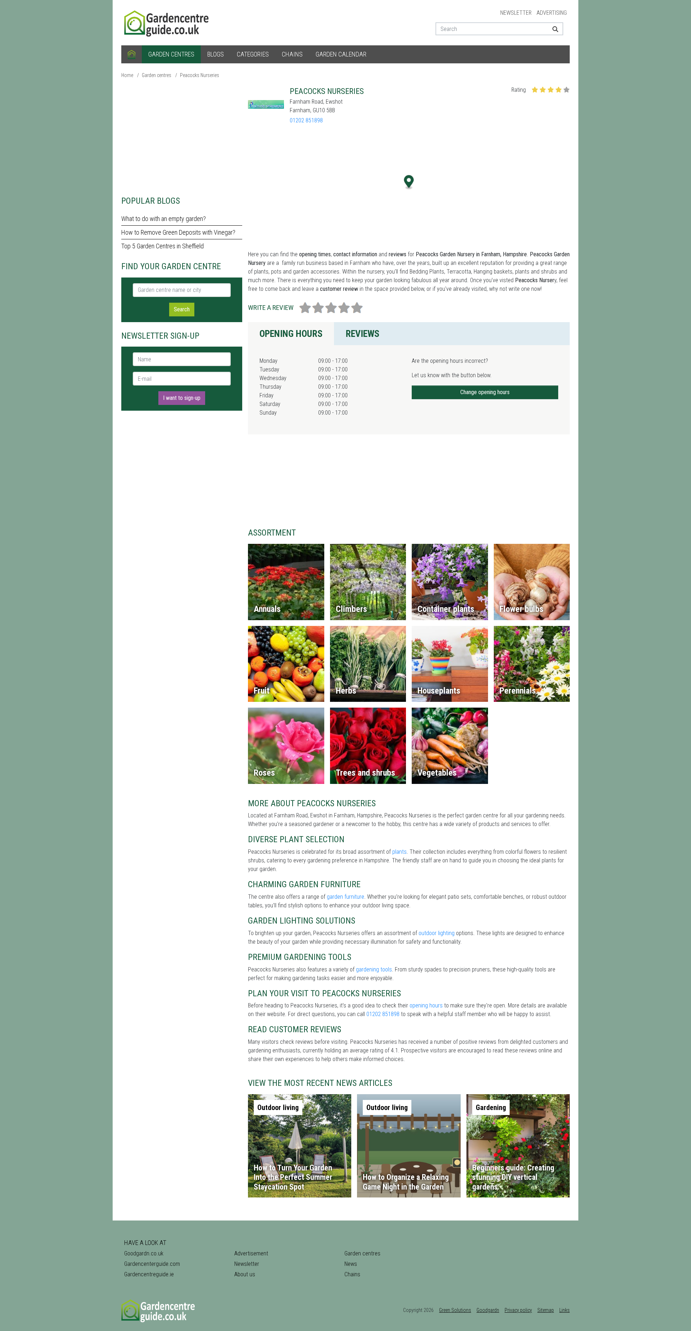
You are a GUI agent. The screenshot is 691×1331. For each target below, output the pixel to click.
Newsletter (516, 12)
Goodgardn (488, 1310)
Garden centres (171, 54)
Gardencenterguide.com (152, 1263)
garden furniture (345, 896)
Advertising (552, 12)
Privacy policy (518, 1310)
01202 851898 (306, 120)
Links (564, 1310)
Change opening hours (485, 392)
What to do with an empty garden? (163, 218)
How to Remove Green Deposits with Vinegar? (178, 232)
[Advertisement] (181, 136)
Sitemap (545, 1310)
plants (399, 851)
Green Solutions (455, 1310)
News (350, 1263)
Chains (292, 54)
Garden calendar (341, 54)
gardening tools (374, 969)
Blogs (215, 54)
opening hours (426, 1005)
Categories (253, 54)
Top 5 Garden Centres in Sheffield (162, 246)
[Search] (552, 28)
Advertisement (251, 1253)
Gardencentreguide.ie (149, 1274)
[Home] (131, 54)
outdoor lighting (437, 933)
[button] (409, 182)
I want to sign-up (181, 397)
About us (244, 1274)
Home (127, 75)
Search (182, 309)
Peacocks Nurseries (199, 75)
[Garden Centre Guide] (167, 22)
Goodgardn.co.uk (143, 1253)
